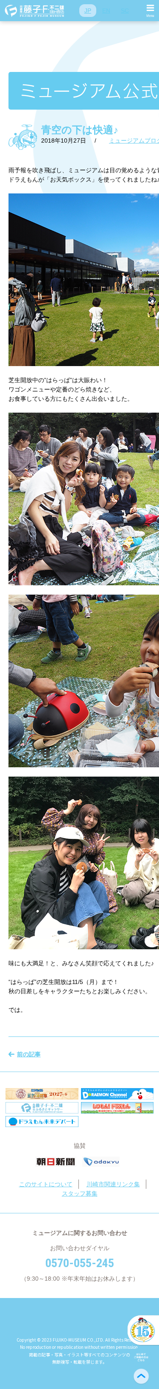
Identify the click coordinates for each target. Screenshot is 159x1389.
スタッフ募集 (80, 1193)
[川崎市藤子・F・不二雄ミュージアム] (35, 10)
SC (125, 10)
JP (87, 10)
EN (106, 10)
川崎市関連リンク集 (113, 1184)
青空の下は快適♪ (79, 129)
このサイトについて (46, 1184)
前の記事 (29, 1054)
